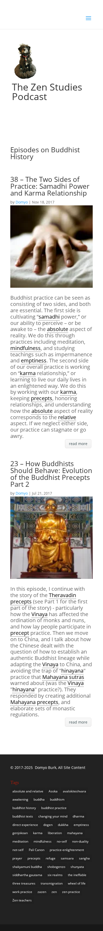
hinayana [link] (72, 670)
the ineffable (77, 875)
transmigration (52, 883)
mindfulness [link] (25, 348)
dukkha (63, 825)
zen (54, 892)
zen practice (71, 892)
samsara (67, 858)
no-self (62, 841)
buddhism (57, 799)
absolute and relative (27, 791)
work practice (22, 892)
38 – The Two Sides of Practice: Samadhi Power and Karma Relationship (50, 186)
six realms (55, 875)
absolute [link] (57, 329)
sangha (84, 858)
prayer (17, 858)
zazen (42, 892)
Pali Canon (36, 850)
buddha (39, 799)
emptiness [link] (33, 360)
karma (38, 833)
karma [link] (28, 373)
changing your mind (52, 816)
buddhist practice (54, 808)
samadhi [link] (49, 316)
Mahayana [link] (55, 676)
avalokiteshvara (74, 791)
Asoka (53, 791)
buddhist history (24, 808)
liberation (55, 833)
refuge (50, 858)
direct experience (25, 825)
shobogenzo (56, 866)
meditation (20, 841)
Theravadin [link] (62, 595)
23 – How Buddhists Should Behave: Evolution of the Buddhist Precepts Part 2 (51, 474)
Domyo (22, 202)
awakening (20, 799)
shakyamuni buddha (27, 866)
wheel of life (77, 883)
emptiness (81, 825)
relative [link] (67, 417)
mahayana (75, 833)
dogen (48, 825)
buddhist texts (22, 816)
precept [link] (19, 632)
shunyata (77, 866)
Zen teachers (22, 900)
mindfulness (43, 841)
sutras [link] (76, 676)
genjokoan (20, 833)
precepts (33, 858)
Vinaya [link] (39, 614)
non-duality (80, 841)
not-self (18, 850)
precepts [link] (41, 398)
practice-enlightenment (67, 850)
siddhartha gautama (27, 875)
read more (78, 443)
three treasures (23, 883)
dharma (78, 816)
